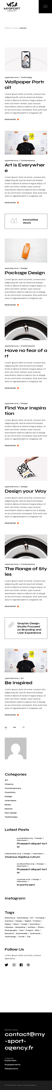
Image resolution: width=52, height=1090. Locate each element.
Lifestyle (9, 927)
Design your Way (25, 491)
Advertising (22, 918)
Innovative (35, 924)
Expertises (10, 1060)
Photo (40, 927)
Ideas (16, 924)
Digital (28, 921)
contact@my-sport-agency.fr (25, 1041)
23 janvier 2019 (11, 77)
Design (24, 268)
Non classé (11, 813)
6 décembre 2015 (13, 854)
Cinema (9, 784)
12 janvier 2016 (23, 879)
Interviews (10, 800)
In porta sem (26, 884)
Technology (26, 77)
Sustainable (21, 933)
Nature (8, 809)
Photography (11, 930)
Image (24, 924)
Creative (9, 921)
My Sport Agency (16, 1085)
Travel (21, 937)
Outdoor (31, 927)
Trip (28, 937)
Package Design (25, 272)
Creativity (10, 792)
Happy (8, 924)
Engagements (12, 1064)
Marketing (20, 927)
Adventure (10, 918)
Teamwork (35, 933)
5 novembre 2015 (25, 838)
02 (14, 727)
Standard (9, 933)
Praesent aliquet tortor (32, 845)
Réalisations (11, 1068)
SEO (37, 930)
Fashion (37, 921)
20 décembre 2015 (25, 864)
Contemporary (28, 160)
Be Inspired (18, 682)
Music (8, 804)
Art (22, 678)
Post (21, 930)
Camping (39, 918)
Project (29, 930)
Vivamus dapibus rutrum (22, 857)
